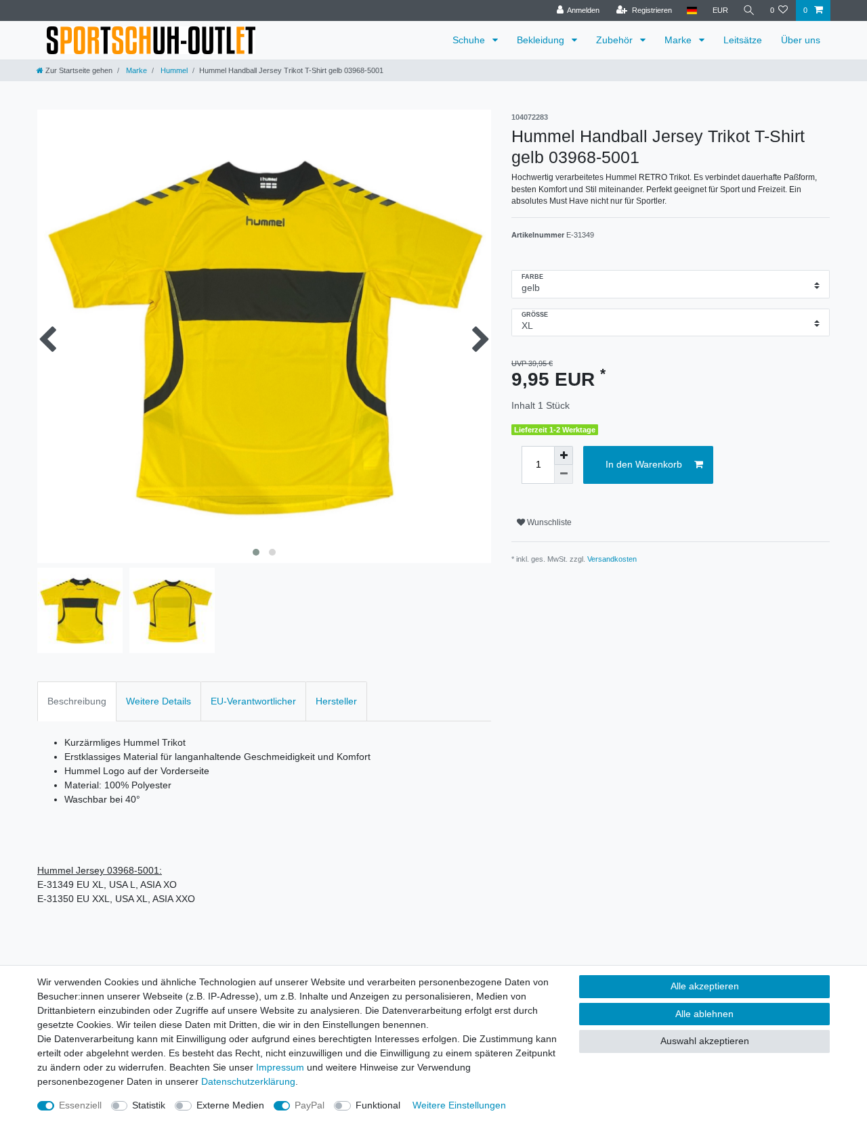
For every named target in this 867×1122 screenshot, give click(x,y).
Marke (679, 40)
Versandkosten (612, 559)
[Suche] (749, 10)
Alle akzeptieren (705, 986)
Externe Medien (230, 1105)
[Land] (691, 10)
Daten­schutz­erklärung (248, 1081)
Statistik (148, 1105)
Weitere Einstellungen (459, 1105)
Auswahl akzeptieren (704, 1040)
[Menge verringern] (563, 474)
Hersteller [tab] (336, 701)
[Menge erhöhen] (563, 455)
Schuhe (470, 40)
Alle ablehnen (704, 1013)
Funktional (378, 1105)
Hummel (173, 70)
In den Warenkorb (644, 464)
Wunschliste (548, 522)
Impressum (280, 1067)
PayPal (309, 1105)
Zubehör (615, 40)
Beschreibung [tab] (76, 701)
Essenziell (80, 1105)
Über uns (800, 40)
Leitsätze (742, 40)
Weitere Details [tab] (158, 701)
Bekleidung (542, 40)
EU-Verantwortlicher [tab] (253, 701)
